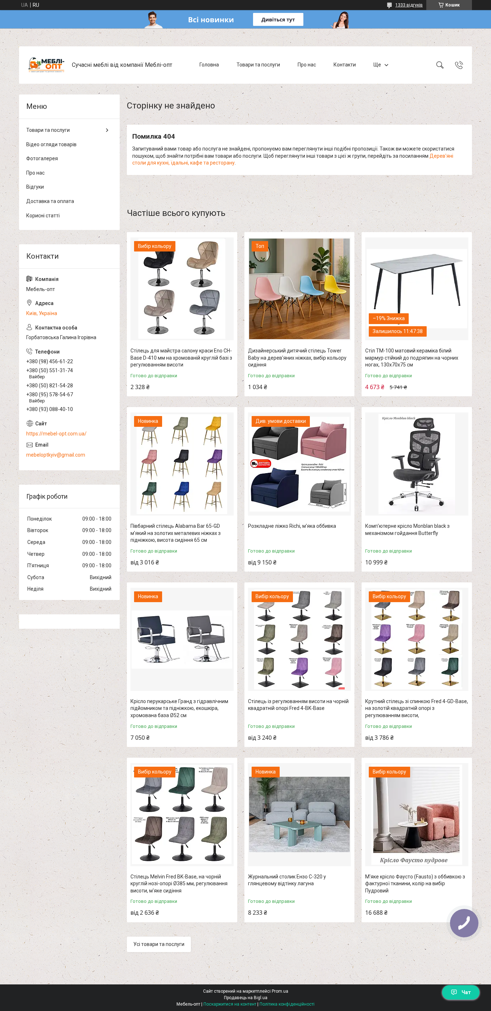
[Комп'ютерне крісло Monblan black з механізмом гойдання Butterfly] (416, 464)
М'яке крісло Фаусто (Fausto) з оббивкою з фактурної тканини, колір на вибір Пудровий (415, 884)
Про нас (307, 65)
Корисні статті (43, 215)
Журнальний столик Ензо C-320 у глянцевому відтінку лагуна (287, 880)
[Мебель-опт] (46, 65)
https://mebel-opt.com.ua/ (56, 434)
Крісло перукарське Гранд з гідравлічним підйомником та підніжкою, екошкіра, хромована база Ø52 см (179, 708)
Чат (466, 992)
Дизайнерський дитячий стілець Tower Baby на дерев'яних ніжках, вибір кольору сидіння (297, 358)
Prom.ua (280, 991)
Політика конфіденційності (287, 1004)
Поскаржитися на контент (229, 1004)
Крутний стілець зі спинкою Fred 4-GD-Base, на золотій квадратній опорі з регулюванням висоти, (416, 708)
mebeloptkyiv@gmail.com (55, 455)
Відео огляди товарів (51, 144)
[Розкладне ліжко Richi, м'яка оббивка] (299, 464)
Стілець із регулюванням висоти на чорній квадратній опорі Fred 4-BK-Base (298, 704)
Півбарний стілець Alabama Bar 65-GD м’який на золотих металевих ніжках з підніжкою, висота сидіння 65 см (175, 533)
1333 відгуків (409, 5)
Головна (209, 65)
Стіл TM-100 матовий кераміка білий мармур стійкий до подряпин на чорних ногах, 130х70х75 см (411, 358)
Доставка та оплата (50, 201)
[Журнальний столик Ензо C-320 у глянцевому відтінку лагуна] (299, 814)
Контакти (345, 65)
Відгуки (35, 187)
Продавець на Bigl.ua (245, 997)
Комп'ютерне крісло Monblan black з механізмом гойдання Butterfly (407, 529)
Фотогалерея (42, 158)
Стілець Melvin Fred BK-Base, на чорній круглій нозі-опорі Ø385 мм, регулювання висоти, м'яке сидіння (179, 884)
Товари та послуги (258, 65)
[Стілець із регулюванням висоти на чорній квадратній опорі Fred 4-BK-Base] (299, 639)
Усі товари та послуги (158, 944)
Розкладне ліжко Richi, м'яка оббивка (292, 526)
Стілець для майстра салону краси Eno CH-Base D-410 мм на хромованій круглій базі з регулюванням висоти (181, 358)
